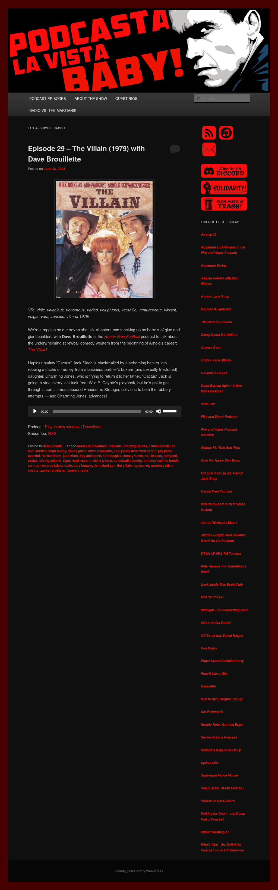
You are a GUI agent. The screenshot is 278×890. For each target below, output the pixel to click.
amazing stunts (135, 445)
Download (91, 426)
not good (170, 455)
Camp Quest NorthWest (219, 334)
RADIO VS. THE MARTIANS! (52, 110)
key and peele (90, 455)
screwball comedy (128, 460)
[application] (104, 411)
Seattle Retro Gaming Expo (222, 724)
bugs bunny (57, 450)
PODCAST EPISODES (47, 98)
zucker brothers (52, 470)
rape (66, 460)
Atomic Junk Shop (215, 296)
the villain (124, 465)
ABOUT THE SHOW (91, 98)
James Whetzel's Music (219, 522)
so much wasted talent (45, 465)
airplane (115, 445)
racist (32, 460)
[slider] (170, 411)
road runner (81, 460)
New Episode (53, 445)
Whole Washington (215, 831)
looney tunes (133, 455)
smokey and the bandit (161, 460)
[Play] (35, 411)
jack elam (70, 455)
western (157, 465)
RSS (52, 433)
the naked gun (104, 465)
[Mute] (158, 411)
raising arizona (50, 460)
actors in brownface (92, 445)
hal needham (51, 455)
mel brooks (153, 455)
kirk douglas (112, 455)
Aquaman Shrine (214, 265)
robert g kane (101, 460)
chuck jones (77, 450)
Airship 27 (209, 234)
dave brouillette (100, 450)
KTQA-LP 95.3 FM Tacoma (221, 553)
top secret (141, 465)
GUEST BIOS (126, 98)
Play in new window (62, 426)
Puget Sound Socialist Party (222, 660)
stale (68, 465)
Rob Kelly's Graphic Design (222, 698)
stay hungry (83, 465)
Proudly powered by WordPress (139, 871)
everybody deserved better (135, 450)
